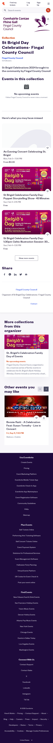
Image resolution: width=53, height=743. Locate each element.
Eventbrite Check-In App (26, 485)
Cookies (20, 731)
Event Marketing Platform (27, 474)
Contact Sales (26, 670)
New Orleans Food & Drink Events (26, 597)
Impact (35, 719)
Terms (30, 725)
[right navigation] (46, 389)
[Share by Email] (26, 274)
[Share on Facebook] (4, 274)
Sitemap (26, 515)
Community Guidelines (27, 503)
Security (43, 719)
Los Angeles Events (26, 644)
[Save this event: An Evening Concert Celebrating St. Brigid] (47, 148)
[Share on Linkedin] (15, 274)
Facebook (26, 682)
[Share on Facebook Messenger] (9, 274)
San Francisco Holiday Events (26, 603)
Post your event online (26, 582)
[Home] (3, 3)
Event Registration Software (26, 497)
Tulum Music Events (26, 608)
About (43, 713)
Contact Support (26, 664)
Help (12, 719)
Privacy (39, 725)
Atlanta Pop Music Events (27, 620)
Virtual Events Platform (27, 570)
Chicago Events (26, 632)
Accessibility (9, 731)
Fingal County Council (12, 57)
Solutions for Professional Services (26, 553)
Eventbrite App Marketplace (26, 491)
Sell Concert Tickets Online (26, 541)
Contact (34, 303)
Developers (13, 725)
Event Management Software (26, 559)
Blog (5, 719)
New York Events (26, 626)
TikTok (26, 699)
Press (27, 719)
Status (23, 725)
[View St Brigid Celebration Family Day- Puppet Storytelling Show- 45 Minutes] (26, 179)
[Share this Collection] (48, 18)
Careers (19, 719)
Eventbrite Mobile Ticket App (26, 480)
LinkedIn (26, 688)
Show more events (26, 258)
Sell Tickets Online (26, 529)
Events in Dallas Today (26, 638)
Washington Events (26, 650)
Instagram (27, 693)
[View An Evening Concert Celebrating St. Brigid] (26, 135)
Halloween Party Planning (26, 565)
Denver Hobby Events (26, 614)
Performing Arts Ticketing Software (27, 535)
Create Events (26, 462)
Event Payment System (26, 547)
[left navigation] (40, 389)
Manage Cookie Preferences (37, 731)
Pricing (26, 468)
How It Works (9, 713)
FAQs (26, 509)
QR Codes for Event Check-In (26, 576)
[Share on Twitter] (20, 274)
